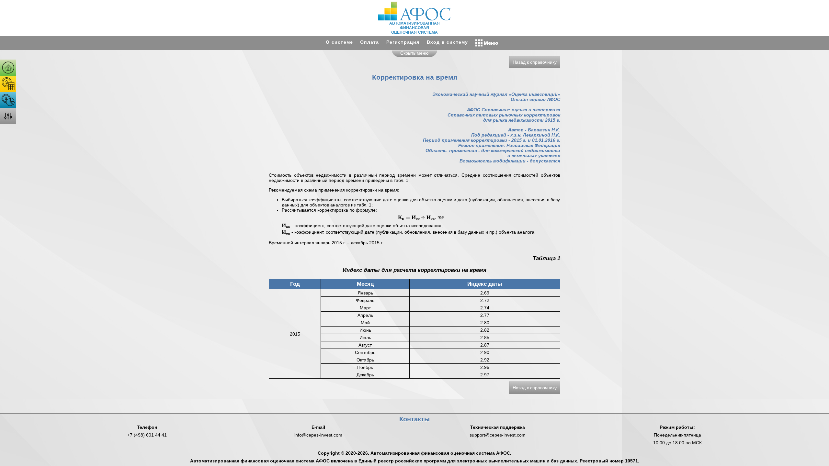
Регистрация (403, 42)
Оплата (369, 42)
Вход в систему (447, 42)
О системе (339, 42)
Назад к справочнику (535, 62)
